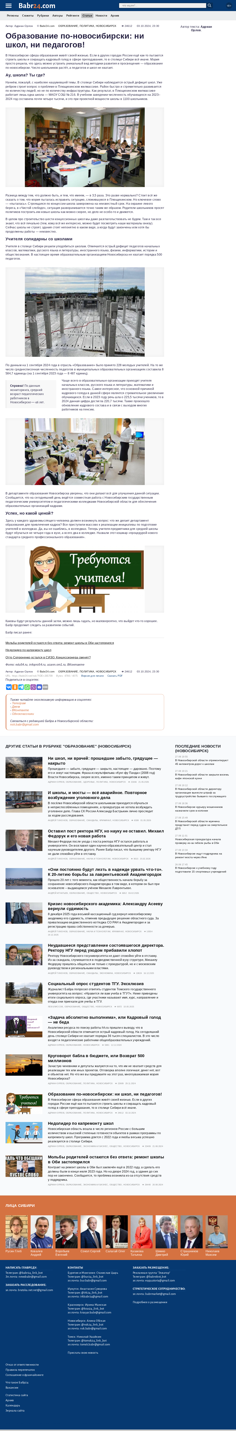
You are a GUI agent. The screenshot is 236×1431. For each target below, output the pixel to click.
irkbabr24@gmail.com (94, 1296)
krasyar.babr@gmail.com (95, 1312)
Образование (68, 25)
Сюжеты (28, 15)
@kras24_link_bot (92, 1308)
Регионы (13, 15)
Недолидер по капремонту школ (28, 650)
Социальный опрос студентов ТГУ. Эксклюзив (96, 983)
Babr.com (36, 6)
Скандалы (92, 820)
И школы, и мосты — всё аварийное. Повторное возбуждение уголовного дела (97, 795)
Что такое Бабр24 (17, 1382)
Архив (115, 15)
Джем (16, 706)
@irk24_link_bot (91, 1292)
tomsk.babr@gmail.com (95, 1344)
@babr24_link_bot (31, 1272)
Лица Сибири (20, 1205)
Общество (93, 893)
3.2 (28, 1423)
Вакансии (12, 1387)
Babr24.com (47, 25)
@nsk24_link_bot (92, 1324)
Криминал (105, 820)
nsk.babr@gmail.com (24, 724)
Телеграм (19, 703)
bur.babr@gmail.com (93, 1280)
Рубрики (43, 15)
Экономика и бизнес (95, 1146)
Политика (87, 25)
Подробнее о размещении (150, 1302)
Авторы (57, 15)
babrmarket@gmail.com (160, 1293)
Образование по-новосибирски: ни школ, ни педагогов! (105, 1094)
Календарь (13, 1405)
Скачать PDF (115, 675)
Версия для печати (92, 675)
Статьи (87, 15)
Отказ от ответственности (22, 1364)
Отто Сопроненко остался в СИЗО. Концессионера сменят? (48, 657)
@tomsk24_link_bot (93, 1340)
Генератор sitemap (89, 1423)
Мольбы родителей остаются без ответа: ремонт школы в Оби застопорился (60, 642)
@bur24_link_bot (92, 1276)
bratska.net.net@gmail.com (35, 1290)
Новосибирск (106, 25)
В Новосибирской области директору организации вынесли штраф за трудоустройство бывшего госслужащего (200, 792)
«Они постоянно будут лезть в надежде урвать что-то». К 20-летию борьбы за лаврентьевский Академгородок (105, 872)
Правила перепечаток (20, 1369)
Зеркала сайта (15, 1410)
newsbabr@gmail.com (33, 1276)
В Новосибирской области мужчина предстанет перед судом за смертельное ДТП (201, 825)
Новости (101, 15)
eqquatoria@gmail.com (160, 1280)
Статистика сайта (17, 1395)
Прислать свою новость (83, 1352)
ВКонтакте (20, 710)
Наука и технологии (98, 859)
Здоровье (89, 782)
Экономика (106, 973)
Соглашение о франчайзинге (25, 1374)
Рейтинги (72, 15)
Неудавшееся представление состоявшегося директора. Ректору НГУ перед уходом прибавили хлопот (106, 948)
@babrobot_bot (156, 1276)
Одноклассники (23, 713)
